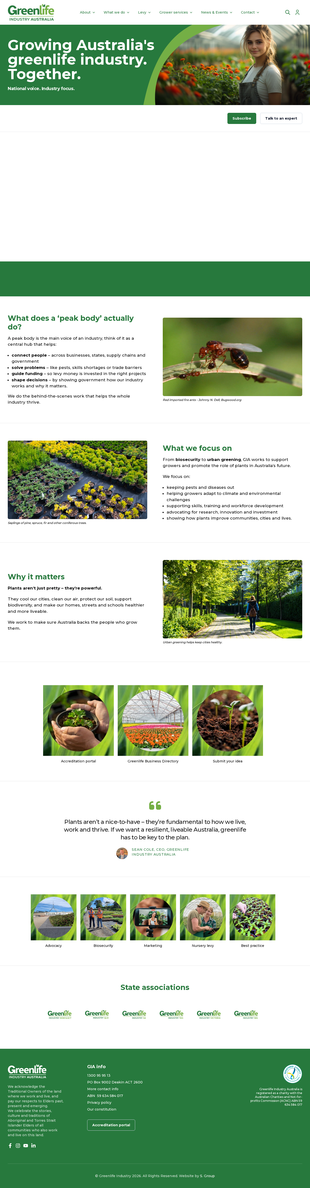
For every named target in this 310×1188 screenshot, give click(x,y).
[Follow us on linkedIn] (33, 1145)
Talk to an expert (281, 118)
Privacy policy (99, 1102)
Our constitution (101, 1109)
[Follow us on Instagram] (18, 1145)
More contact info (102, 1089)
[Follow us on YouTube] (25, 1145)
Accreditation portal (111, 1125)
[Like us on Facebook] (10, 1145)
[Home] (31, 12)
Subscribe (241, 118)
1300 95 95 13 (98, 1075)
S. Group (207, 1176)
